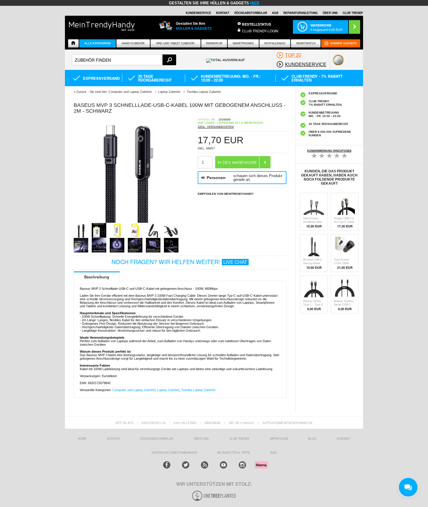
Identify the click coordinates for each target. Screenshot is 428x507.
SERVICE (113, 439)
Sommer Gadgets (343, 43)
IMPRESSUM (279, 439)
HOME (82, 439)
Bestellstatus (256, 24)
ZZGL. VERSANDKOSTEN (216, 126)
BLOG (312, 439)
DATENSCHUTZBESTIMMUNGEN (174, 453)
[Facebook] (166, 465)
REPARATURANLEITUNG (300, 13)
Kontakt (222, 13)
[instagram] (242, 465)
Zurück (81, 91)
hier (254, 3)
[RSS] (204, 465)
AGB (275, 13)
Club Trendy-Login (260, 30)
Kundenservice (198, 13)
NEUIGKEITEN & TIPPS (233, 453)
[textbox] (124, 59)
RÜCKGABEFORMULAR (250, 13)
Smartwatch (306, 43)
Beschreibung (96, 277)
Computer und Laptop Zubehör (133, 390)
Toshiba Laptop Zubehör (198, 390)
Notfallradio (274, 43)
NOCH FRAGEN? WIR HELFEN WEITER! (179, 261)
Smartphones (243, 43)
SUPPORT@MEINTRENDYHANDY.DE (287, 423)
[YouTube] (223, 465)
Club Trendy (239, 439)
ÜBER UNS (330, 13)
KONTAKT (344, 439)
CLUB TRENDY (353, 13)
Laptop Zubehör (168, 390)
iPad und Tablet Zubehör (175, 43)
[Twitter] (185, 465)
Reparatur (214, 43)
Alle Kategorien (97, 43)
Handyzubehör (133, 43)
